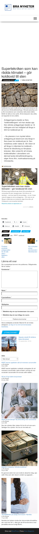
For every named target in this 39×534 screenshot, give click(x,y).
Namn (4, 290)
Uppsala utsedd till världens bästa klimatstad (27, 338)
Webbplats (5, 304)
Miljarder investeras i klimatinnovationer (14, 467)
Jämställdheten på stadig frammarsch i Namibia (17, 514)
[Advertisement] (19, 43)
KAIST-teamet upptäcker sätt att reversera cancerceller (19, 362)
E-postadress (7, 297)
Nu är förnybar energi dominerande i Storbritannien (33, 249)
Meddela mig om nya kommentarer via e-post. (18, 311)
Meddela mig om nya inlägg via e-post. (16, 315)
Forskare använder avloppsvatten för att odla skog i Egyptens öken (6, 251)
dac (11, 235)
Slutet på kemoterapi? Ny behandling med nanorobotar (19, 419)
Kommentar (6, 269)
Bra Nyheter (27, 80)
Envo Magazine (29, 531)
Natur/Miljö (26, 231)
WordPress (15, 531)
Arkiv (3, 356)
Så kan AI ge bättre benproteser (12, 377)
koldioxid (21, 235)
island (16, 235)
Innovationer (15, 231)
